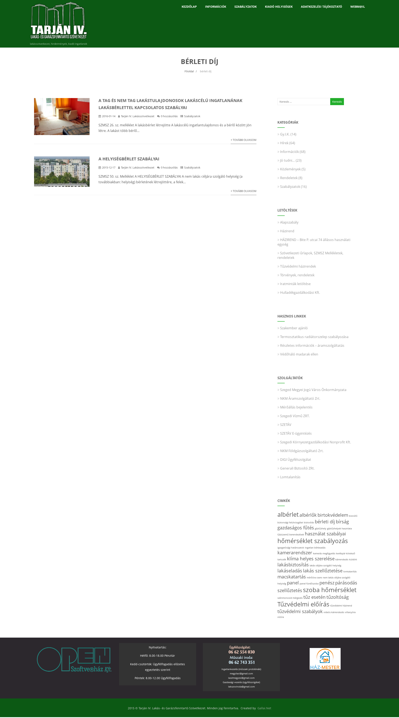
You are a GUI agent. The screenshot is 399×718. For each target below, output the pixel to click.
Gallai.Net (264, 708)
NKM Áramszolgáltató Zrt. (300, 398)
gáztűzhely (320, 528)
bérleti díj (325, 522)
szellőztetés (289, 590)
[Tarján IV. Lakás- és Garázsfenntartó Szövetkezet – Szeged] (58, 39)
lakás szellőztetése (322, 571)
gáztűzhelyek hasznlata (339, 528)
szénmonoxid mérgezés (290, 597)
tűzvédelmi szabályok (300, 611)
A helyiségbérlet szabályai (129, 159)
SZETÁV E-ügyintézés (296, 433)
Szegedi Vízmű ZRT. (295, 416)
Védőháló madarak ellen (299, 354)
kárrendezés (341, 559)
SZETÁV (285, 424)
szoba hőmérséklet (329, 590)
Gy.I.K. (285, 134)
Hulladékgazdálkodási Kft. (300, 292)
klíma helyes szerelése (311, 559)
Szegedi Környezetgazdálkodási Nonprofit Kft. (315, 442)
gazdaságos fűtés (295, 528)
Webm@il (357, 7)
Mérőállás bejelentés (296, 407)
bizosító (353, 515)
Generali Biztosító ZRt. (297, 468)
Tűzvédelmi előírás (303, 604)
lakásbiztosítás (293, 565)
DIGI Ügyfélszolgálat (295, 459)
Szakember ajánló (294, 328)
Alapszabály (289, 222)
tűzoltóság (337, 597)
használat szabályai (325, 534)
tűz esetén (314, 597)
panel (293, 583)
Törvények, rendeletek (297, 275)
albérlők (308, 515)
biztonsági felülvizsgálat (290, 522)
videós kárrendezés (334, 612)
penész (326, 583)
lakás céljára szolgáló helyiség (325, 565)
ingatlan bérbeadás (315, 547)
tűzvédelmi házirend (341, 605)
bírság (342, 522)
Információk (215, 7)
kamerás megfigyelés (324, 553)
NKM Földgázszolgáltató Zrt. (302, 451)
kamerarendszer (294, 553)
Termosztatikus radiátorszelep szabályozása (314, 336)
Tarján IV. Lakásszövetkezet (137, 116)
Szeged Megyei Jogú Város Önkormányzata (313, 389)
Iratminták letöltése (295, 284)
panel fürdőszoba (309, 583)
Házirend (287, 231)
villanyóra (350, 612)
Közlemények (290, 169)
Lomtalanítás (290, 477)
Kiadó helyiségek (279, 7)
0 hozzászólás (169, 116)
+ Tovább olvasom (243, 140)
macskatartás (291, 577)
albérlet (288, 514)
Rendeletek (289, 178)
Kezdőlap (189, 7)
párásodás (346, 583)
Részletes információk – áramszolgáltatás (312, 345)
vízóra (280, 617)
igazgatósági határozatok (290, 547)
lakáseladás (289, 571)
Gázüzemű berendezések (290, 534)
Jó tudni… (287, 160)
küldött (353, 559)
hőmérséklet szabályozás (312, 541)
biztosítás (309, 522)
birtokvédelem (333, 515)
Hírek (284, 143)
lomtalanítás (350, 571)
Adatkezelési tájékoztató (321, 7)
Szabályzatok (245, 7)
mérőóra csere (314, 577)
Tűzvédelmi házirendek (298, 266)
